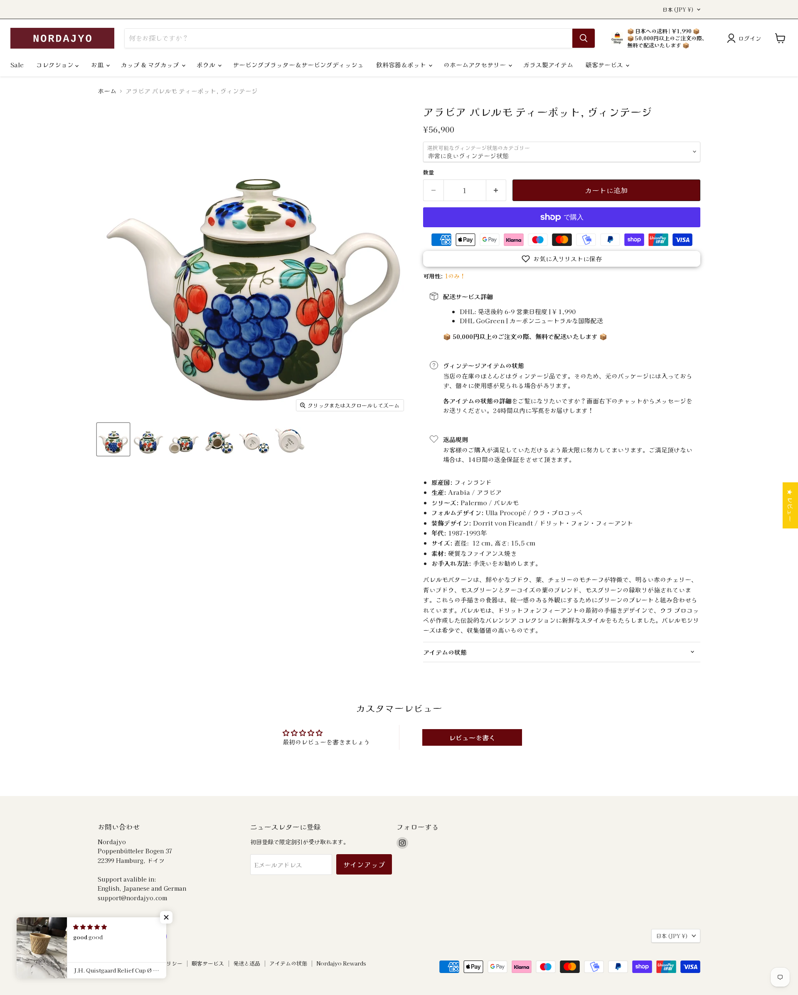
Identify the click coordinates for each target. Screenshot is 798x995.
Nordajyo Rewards (341, 963)
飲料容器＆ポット (402, 64)
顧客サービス (605, 64)
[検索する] (583, 38)
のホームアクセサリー (475, 64)
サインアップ (364, 864)
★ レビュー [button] (790, 505)
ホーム (107, 90)
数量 (428, 172)
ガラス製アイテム (548, 64)
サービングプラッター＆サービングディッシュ (298, 64)
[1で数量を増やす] (496, 190)
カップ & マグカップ (151, 64)
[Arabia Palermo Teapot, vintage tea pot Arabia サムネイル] (113, 439)
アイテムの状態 (288, 963)
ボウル (207, 64)
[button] (561, 259)
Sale (17, 64)
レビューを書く (472, 737)
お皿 (98, 64)
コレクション (55, 64)
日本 (678, 9)
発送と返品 (246, 963)
